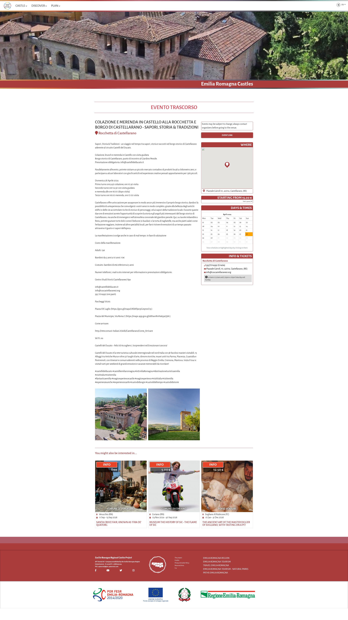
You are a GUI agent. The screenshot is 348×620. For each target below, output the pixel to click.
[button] (338, 5)
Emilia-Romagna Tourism (217, 562)
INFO (107, 464)
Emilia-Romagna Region (216, 558)
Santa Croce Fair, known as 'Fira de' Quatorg (119, 523)
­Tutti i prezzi (247, 201)
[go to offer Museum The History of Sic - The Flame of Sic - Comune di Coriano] (174, 486)
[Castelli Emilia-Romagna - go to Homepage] (7, 6)
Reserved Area (179, 565)
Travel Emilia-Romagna (216, 565)
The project (178, 558)
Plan (55, 5)
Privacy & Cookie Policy (182, 563)
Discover (38, 5)
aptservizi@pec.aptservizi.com (108, 566)
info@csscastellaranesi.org (218, 272)
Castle (20, 5)
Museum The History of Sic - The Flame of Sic (173, 523)
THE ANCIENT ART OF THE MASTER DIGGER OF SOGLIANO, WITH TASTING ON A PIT (226, 523)
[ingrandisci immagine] (121, 414)
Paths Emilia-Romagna (215, 573)
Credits (177, 560)
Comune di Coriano (174, 508)
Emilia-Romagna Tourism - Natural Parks (225, 569)
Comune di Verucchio (121, 508)
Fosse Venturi (227, 508)
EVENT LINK (227, 135)
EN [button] (342, 5)
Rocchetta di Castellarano (117, 133)
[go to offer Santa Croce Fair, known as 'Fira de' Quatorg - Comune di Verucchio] (121, 486)
